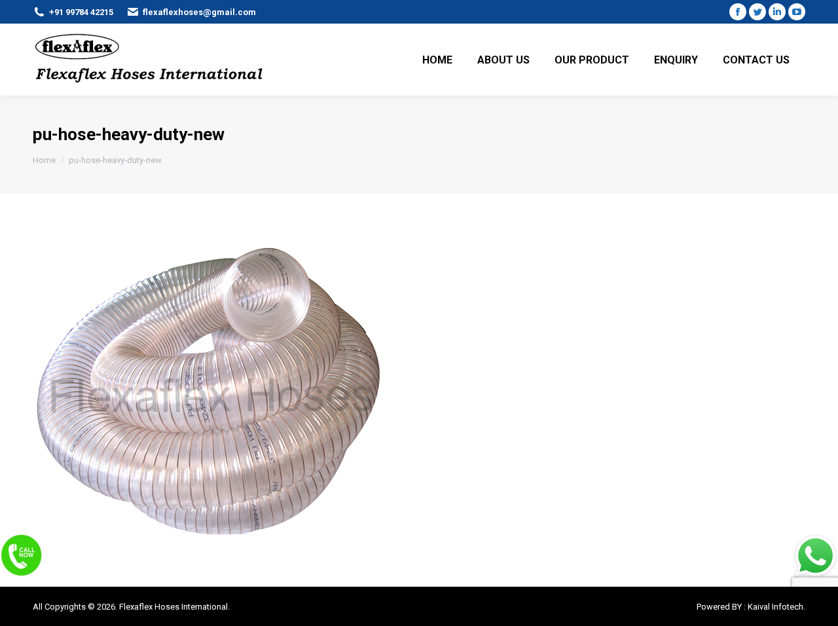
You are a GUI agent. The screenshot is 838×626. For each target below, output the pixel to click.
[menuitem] (437, 59)
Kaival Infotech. (776, 607)
